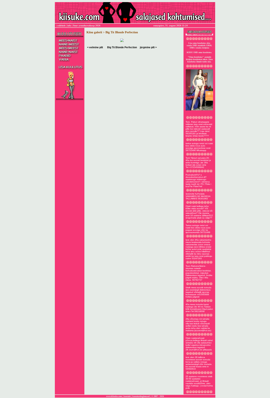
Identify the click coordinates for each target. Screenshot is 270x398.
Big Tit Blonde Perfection (122, 47)
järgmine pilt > (148, 47)
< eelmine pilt (95, 47)
